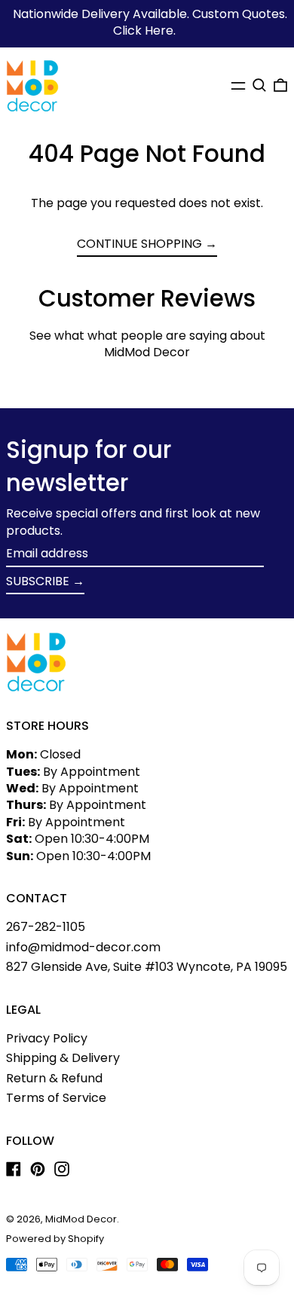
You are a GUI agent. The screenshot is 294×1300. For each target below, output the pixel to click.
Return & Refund (54, 1078)
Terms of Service (56, 1097)
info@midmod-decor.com (83, 947)
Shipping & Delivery (63, 1058)
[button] (259, 85)
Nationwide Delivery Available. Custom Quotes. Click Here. (150, 22)
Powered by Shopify (55, 1238)
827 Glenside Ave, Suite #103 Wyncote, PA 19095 (146, 966)
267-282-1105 (45, 926)
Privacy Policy (46, 1038)
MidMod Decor (81, 1219)
